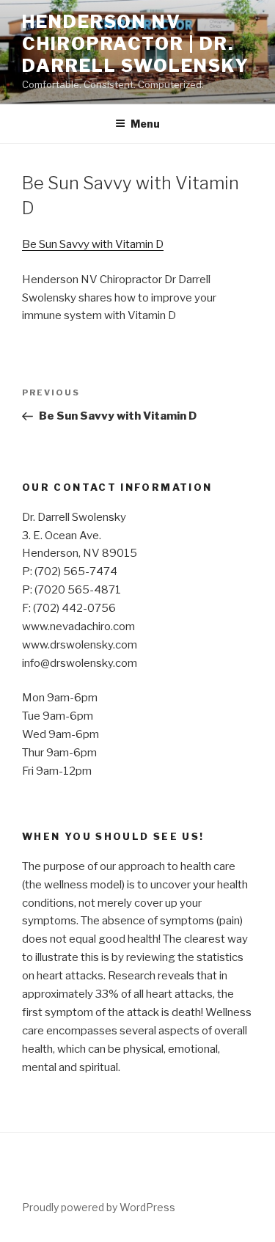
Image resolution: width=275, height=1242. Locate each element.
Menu (145, 123)
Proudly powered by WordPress (98, 1207)
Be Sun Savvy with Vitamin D (93, 244)
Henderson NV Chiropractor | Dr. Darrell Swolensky (135, 43)
